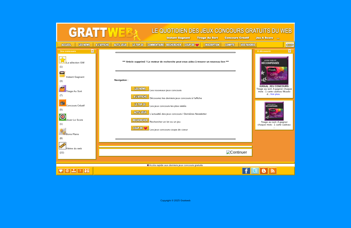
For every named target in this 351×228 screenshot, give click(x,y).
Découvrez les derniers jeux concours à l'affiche (176, 98)
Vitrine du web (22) (70, 150)
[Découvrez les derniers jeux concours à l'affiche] (124, 98)
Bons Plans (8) (69, 136)
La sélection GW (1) (71, 64)
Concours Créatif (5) (72, 107)
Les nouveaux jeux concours (165, 90)
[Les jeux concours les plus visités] (124, 106)
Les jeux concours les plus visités (168, 106)
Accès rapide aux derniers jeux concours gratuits (176, 165)
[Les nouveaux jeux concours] (124, 90)
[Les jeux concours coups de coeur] (124, 129)
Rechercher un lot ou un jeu (165, 121)
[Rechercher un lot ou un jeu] (124, 121)
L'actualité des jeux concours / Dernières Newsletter (178, 114)
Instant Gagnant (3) (71, 79)
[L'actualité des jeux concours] (124, 114)
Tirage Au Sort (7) (70, 93)
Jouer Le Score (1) (71, 122)
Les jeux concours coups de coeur (169, 129)
